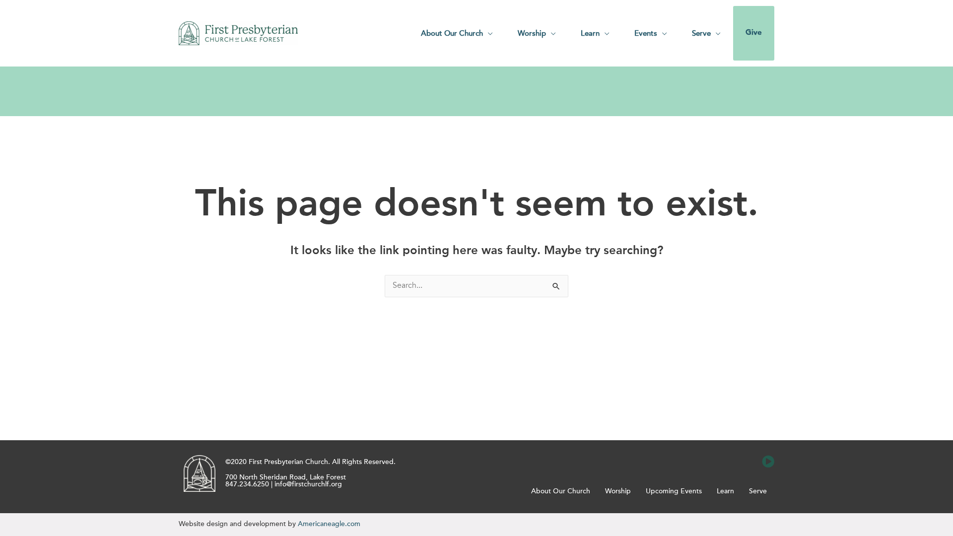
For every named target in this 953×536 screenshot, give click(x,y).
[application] (488, 33)
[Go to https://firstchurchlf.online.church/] (768, 462)
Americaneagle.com (329, 524)
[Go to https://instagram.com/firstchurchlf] (746, 462)
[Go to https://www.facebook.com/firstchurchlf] (723, 462)
